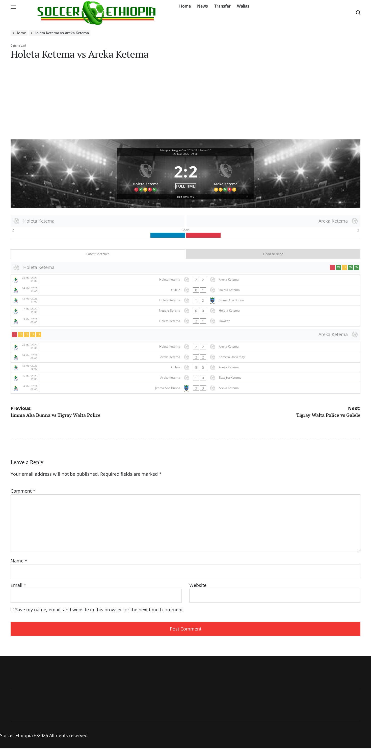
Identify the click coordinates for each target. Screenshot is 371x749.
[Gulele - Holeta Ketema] (185, 290)
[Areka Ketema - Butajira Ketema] (185, 378)
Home (185, 6)
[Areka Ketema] (225, 175)
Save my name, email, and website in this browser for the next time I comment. (99, 610)
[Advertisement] (185, 101)
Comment (23, 491)
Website (197, 585)
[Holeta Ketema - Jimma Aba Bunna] (185, 300)
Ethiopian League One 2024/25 (178, 150)
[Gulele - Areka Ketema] (185, 368)
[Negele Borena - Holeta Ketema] (185, 311)
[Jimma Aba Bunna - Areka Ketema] (185, 388)
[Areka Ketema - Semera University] (185, 357)
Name (19, 561)
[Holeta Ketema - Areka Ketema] (185, 280)
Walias (243, 6)
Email (18, 585)
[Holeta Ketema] (145, 175)
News (202, 6)
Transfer (222, 6)
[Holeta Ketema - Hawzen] (185, 321)
